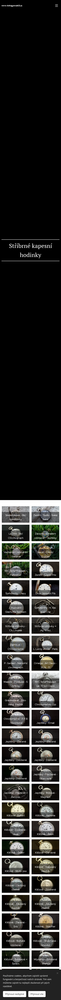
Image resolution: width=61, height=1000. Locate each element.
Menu (57, 5)
